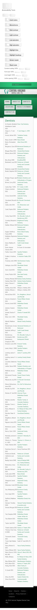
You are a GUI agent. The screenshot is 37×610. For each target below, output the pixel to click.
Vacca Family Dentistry (23, 545)
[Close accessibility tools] (12, 15)
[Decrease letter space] (20, 78)
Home (7, 101)
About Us (16, 101)
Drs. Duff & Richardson (24, 384)
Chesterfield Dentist (23, 151)
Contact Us (9, 112)
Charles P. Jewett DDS (23, 312)
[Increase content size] (27, 69)
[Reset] (5, 15)
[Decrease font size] (17, 72)
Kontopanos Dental (23, 339)
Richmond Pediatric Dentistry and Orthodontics (23, 238)
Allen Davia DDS (22, 142)
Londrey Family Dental (24, 357)
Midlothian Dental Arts (23, 498)
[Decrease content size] (21, 68)
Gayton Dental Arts (23, 577)
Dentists (26, 101)
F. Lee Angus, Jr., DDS (23, 131)
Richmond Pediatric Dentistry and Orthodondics (23, 155)
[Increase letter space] (26, 79)
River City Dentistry (23, 124)
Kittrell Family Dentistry (24, 321)
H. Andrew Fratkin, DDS (24, 256)
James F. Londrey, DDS (24, 353)
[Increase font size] (23, 72)
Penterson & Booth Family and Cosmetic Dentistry (23, 164)
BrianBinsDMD (21, 160)
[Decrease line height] (18, 75)
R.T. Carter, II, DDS (22, 187)
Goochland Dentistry (23, 413)
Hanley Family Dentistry (24, 279)
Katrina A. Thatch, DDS (23, 528)
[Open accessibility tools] (6, 6)
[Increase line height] (24, 75)
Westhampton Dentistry (24, 561)
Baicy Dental (21, 140)
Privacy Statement (24, 107)
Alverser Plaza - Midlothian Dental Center (22, 395)
